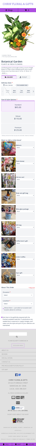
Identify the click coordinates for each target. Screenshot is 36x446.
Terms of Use (30, 439)
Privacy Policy (6, 439)
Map (18, 444)
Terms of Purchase (18, 439)
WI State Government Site (25, 433)
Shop (10, 10)
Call (6, 444)
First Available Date (22, 85)
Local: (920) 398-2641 (18, 389)
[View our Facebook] (16, 376)
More (3, 73)
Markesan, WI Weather (8, 433)
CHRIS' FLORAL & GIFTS (18, 4)
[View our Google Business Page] (19, 376)
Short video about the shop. (18, 414)
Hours (31, 444)
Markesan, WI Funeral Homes (13, 427)
